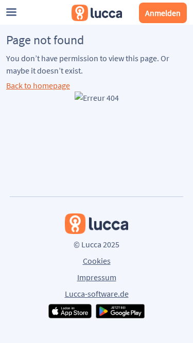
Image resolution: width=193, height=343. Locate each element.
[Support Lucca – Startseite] (97, 13)
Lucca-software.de (97, 293)
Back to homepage (38, 85)
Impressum (96, 277)
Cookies (97, 261)
